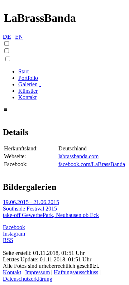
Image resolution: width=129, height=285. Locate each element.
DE (7, 37)
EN (19, 37)
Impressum (37, 272)
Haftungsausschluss (76, 272)
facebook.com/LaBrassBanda (91, 164)
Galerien (28, 84)
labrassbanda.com (78, 156)
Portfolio (28, 78)
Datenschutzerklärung (27, 279)
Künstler (28, 91)
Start (23, 71)
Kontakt (27, 97)
